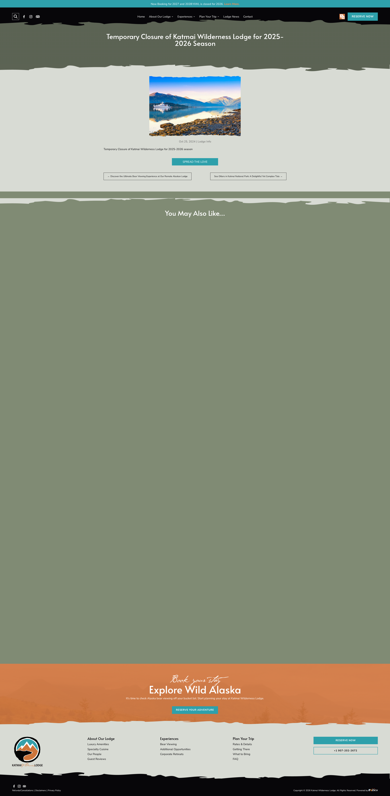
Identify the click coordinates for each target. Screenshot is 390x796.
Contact (248, 16)
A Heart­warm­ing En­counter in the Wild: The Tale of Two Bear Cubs (177, 630)
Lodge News (231, 16)
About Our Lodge (160, 16)
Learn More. (231, 4)
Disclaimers (40, 790)
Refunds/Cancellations (22, 790)
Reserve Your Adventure (195, 710)
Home (141, 16)
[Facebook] (24, 17)
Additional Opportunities (175, 749)
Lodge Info (204, 141)
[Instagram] (31, 17)
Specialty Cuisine (97, 749)
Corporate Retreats (172, 754)
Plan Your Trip (207, 16)
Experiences (184, 16)
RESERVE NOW (363, 16)
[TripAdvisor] (38, 16)
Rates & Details (242, 744)
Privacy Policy (54, 790)
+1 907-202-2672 (345, 750)
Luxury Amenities (98, 744)
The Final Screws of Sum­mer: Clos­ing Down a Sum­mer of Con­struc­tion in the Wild (193, 488)
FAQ (235, 759)
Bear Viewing (168, 744)
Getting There (241, 749)
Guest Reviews (96, 759)
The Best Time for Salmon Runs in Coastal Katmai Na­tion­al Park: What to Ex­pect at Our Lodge (193, 342)
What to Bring (241, 754)
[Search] (15, 16)
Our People (94, 754)
